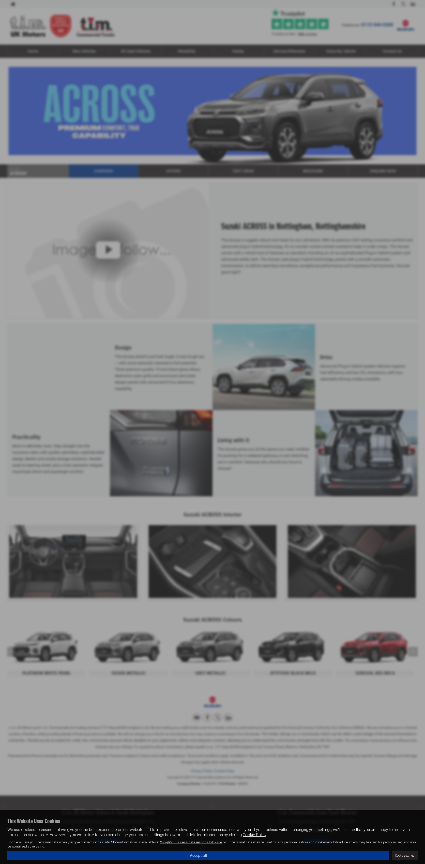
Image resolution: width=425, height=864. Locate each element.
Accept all (198, 855)
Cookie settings (404, 855)
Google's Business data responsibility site (191, 842)
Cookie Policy (254, 834)
